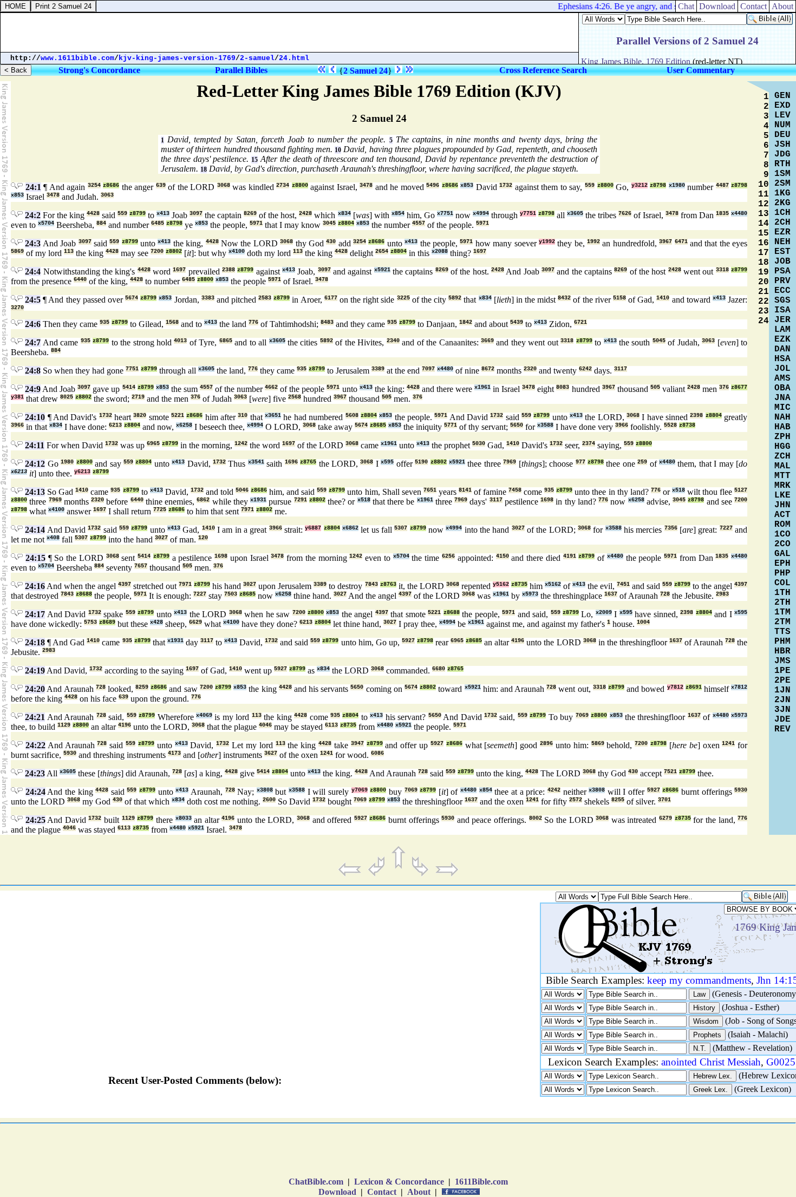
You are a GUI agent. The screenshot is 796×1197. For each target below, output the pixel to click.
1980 (67, 462)
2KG (782, 203)
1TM (782, 612)
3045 (329, 223)
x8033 (183, 818)
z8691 (694, 687)
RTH (782, 164)
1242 (240, 444)
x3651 (273, 415)
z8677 (739, 387)
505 (655, 387)
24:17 (35, 614)
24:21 (35, 717)
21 (763, 292)
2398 (696, 415)
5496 (432, 185)
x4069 (204, 715)
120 (203, 538)
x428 (156, 622)
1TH (782, 593)
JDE (782, 719)
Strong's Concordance (99, 70)
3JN (782, 710)
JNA (782, 398)
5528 (670, 425)
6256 (448, 556)
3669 (487, 341)
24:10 (35, 417)
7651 (429, 490)
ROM (782, 524)
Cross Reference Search (543, 70)
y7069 (359, 790)
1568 (172, 322)
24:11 (34, 445)
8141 (465, 490)
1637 (610, 594)
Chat (686, 6)
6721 (580, 322)
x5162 (553, 584)
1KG (782, 193)
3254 (94, 185)
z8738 (687, 425)
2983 (722, 594)
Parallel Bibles (241, 70)
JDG (782, 154)
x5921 (382, 270)
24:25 (35, 820)
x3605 (575, 214)
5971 (256, 223)
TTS (782, 632)
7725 (159, 510)
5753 (90, 622)
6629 (195, 622)
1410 (662, 298)
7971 (247, 510)
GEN (782, 96)
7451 (623, 584)
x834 (344, 214)
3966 (17, 425)
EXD (782, 105)
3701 (664, 800)
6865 (225, 341)
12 (763, 204)
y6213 (82, 472)
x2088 (440, 251)
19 (763, 272)
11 (763, 194)
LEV (782, 115)
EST (782, 252)
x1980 (677, 185)
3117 (620, 369)
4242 (553, 790)
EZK (782, 339)
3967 (665, 242)
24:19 (35, 670)
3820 (139, 415)
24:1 (33, 187)
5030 (478, 444)
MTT (782, 476)
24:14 (35, 529)
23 (763, 311)
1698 (546, 500)
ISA (782, 310)
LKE (782, 495)
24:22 (35, 745)
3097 (196, 214)
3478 (366, 185)
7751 (132, 369)
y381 (17, 397)
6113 (331, 725)
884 (101, 223)
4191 (569, 556)
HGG (782, 447)
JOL (782, 369)
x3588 (545, 425)
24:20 (35, 689)
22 (763, 301)
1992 (593, 242)
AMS (782, 378)
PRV (782, 281)
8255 (617, 800)
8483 (327, 322)
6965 (153, 444)
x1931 (258, 500)
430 (331, 242)
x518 (678, 490)
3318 (722, 270)
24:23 (35, 773)
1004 (643, 622)
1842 (465, 322)
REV (782, 729)
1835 (722, 214)
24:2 (33, 215)
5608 (351, 415)
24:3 (33, 243)
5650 (516, 425)
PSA (782, 271)
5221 (177, 415)
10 (338, 150)
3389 (377, 369)
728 (665, 594)
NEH (782, 242)
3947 (357, 744)
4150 (502, 556)
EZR (782, 232)
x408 (53, 538)
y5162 (501, 584)
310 (242, 415)
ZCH (782, 456)
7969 (509, 462)
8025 (66, 397)
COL (782, 583)
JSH (782, 144)
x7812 (739, 687)
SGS (782, 300)
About (419, 1191)
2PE (782, 680)
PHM (782, 641)
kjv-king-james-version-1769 (177, 58)
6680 (438, 669)
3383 (207, 298)
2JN (782, 700)
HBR (782, 651)
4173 (174, 753)
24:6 (33, 324)
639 (161, 185)
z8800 (300, 185)
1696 (291, 462)
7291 (300, 500)
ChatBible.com (315, 1181)
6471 (681, 242)
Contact (382, 1191)
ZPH (782, 437)
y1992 (547, 242)
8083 (562, 387)
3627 (270, 753)
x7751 (445, 214)
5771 (450, 425)
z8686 (111, 185)
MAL (782, 466)
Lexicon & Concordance (399, 1181)
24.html (294, 58)
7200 (157, 251)
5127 (740, 490)
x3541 (256, 462)
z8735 (519, 584)
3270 (17, 308)
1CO (782, 534)
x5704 (46, 223)
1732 (505, 185)
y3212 (639, 185)
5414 (128, 387)
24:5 (33, 299)
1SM (782, 174)
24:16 (35, 586)
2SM (782, 183)
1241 (728, 744)
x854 (398, 214)
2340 (393, 341)
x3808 (265, 790)
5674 (131, 298)
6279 (665, 818)
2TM (782, 622)
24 (763, 321)
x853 (466, 185)
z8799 (137, 214)
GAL (782, 554)
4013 (180, 341)
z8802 (174, 251)
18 (203, 169)
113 (69, 251)
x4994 (481, 214)
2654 (381, 251)
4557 (418, 223)
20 (763, 282)
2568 (294, 397)
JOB (782, 261)
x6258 (184, 425)
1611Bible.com (481, 1181)
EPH (782, 563)
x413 (162, 214)
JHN (782, 505)
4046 (265, 725)
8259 (141, 687)
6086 (377, 753)
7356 (670, 528)
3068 (223, 185)
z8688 (84, 594)
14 (763, 223)
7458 (514, 490)
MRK (782, 485)
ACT (782, 515)
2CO (782, 544)
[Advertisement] (398, 1152)
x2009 (604, 613)
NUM (782, 125)
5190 (421, 462)
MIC (782, 408)
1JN (782, 690)
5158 (619, 298)
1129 (63, 725)
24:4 (33, 271)
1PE (782, 671)
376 (724, 387)
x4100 (237, 251)
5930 (69, 753)
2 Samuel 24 (365, 70)
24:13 (35, 491)
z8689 (107, 622)
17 (763, 253)
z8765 (308, 462)
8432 (564, 298)
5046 (242, 490)
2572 (575, 800)
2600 (269, 800)
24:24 (35, 791)
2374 (588, 444)
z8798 (658, 185)
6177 (330, 298)
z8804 (346, 223)
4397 (124, 584)
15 (254, 159)
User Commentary (701, 70)
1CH (782, 213)
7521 (670, 772)
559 (590, 185)
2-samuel (257, 58)
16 (763, 243)
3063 (107, 195)
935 (104, 322)
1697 (479, 251)
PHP (782, 573)
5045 (659, 341)
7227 (726, 528)
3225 (403, 298)
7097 (428, 369)
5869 (17, 251)
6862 (203, 500)
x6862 (350, 528)
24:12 (35, 463)
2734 (282, 185)
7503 (230, 594)
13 (763, 214)
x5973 (530, 594)
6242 (585, 369)
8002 (535, 818)
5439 (516, 322)
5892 (454, 298)
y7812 (675, 687)
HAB (782, 427)
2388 (228, 270)
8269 (250, 214)
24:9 (33, 389)
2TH (782, 602)
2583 (264, 298)
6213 (115, 425)
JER (782, 320)
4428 (93, 214)
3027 (518, 528)
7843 (371, 584)
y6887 (313, 528)
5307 (400, 528)
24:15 (35, 557)
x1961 (482, 387)
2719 (138, 397)
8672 (487, 369)
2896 (546, 744)
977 (580, 462)
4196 (517, 641)
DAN (782, 349)
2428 (305, 214)
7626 (624, 214)
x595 (387, 462)
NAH (782, 417)
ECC (782, 291)
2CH (782, 222)
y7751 (528, 214)
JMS (782, 661)
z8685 (378, 425)
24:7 (33, 342)
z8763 (388, 584)
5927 (408, 641)
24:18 (35, 642)
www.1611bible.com (77, 58)
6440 (80, 280)
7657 (140, 566)
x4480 (739, 214)
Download (337, 1191)
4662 (271, 387)
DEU (782, 135)
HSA (782, 359)
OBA (782, 388)
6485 (157, 223)
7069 (582, 715)
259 (642, 462)
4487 (722, 185)
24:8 (33, 370)
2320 (530, 369)
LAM (782, 330)
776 (253, 322)
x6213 (19, 472)
